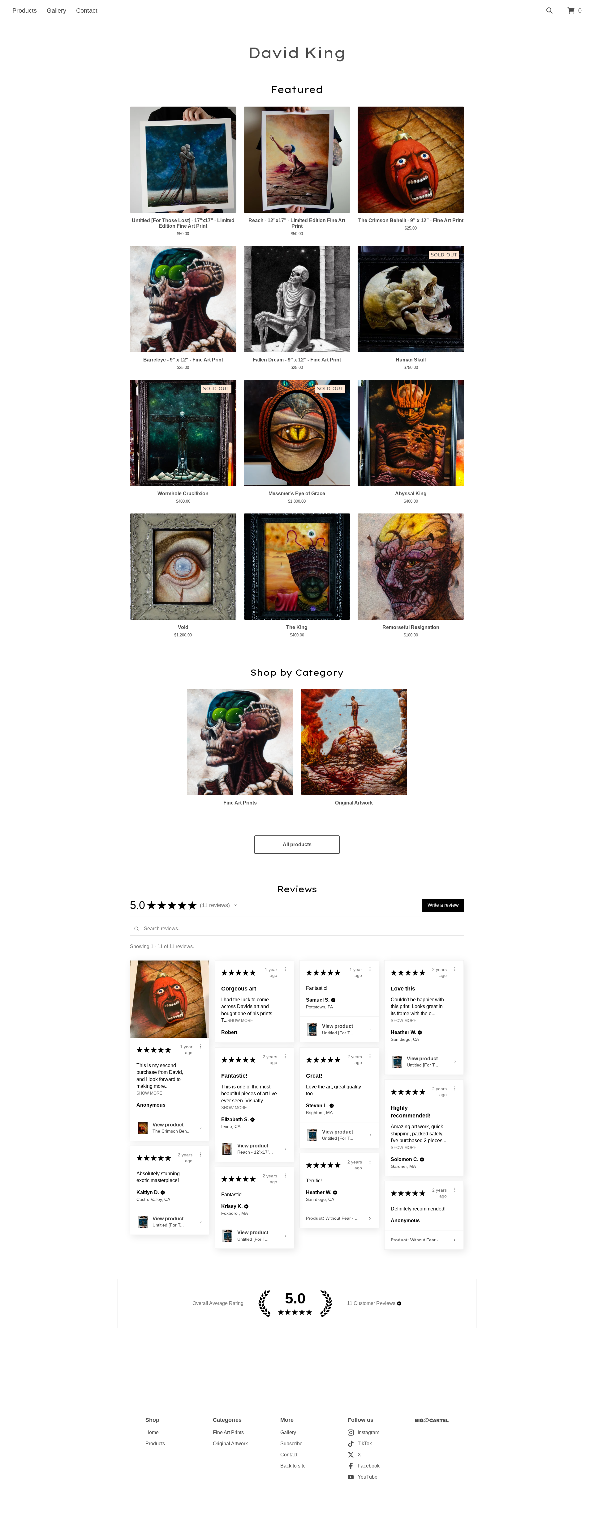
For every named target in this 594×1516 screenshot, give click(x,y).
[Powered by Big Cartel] (432, 1420)
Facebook (369, 1465)
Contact (86, 10)
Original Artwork (230, 1443)
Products (24, 10)
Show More (149, 1093)
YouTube (367, 1477)
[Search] (549, 11)
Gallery (56, 10)
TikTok (365, 1443)
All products (297, 844)
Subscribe (291, 1443)
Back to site (293, 1465)
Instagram (368, 1432)
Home (152, 1432)
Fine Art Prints (228, 1432)
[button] (235, 905)
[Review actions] (200, 1046)
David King (297, 52)
